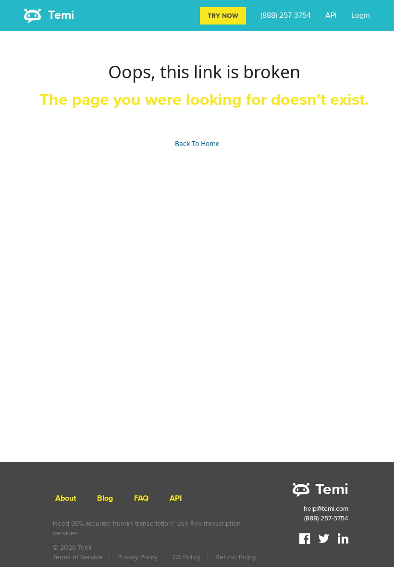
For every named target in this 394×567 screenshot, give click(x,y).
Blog (105, 498)
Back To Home (197, 143)
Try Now (223, 16)
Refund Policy (235, 557)
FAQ (141, 498)
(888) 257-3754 (285, 15)
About (65, 498)
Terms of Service (77, 557)
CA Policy (186, 557)
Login (360, 15)
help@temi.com (326, 509)
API (331, 15)
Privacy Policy (137, 557)
